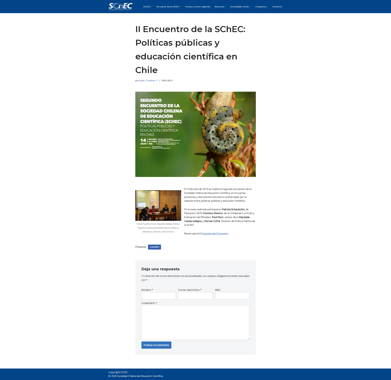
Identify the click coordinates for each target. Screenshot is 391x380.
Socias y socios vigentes (197, 6)
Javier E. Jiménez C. (148, 80)
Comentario (149, 303)
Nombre (147, 290)
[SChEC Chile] (120, 6)
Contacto (277, 6)
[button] (151, 6)
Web (217, 290)
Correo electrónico (190, 290)
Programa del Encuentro (214, 233)
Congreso (154, 247)
